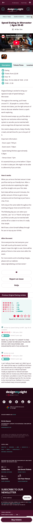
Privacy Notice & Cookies (7, 514)
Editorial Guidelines (6, 451)
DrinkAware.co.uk (6, 427)
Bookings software (6, 472)
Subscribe (27, 497)
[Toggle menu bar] (3, 9)
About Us (3, 447)
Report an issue (16, 279)
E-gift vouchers (5, 481)
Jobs (18, 447)
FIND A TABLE (7, 17)
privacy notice (16, 503)
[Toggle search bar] (28, 9)
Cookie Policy (16, 449)
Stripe (14, 414)
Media (8, 449)
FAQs (16, 285)
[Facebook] (4, 401)
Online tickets (22, 472)
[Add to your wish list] (30, 36)
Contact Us (25, 447)
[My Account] (30, 2)
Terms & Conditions (6, 512)
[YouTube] (22, 401)
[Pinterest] (16, 401)
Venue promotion (22, 481)
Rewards (11, 447)
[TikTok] (29, 401)
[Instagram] (10, 401)
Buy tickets (16, 519)
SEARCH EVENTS (19, 17)
